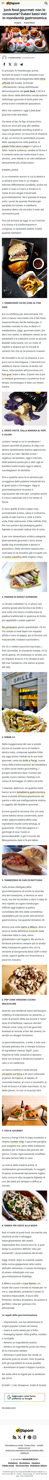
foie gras (6, 374)
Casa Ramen (29, 1283)
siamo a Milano (29, 927)
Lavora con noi (24, 1448)
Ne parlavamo (9, 627)
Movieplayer (24, 1463)
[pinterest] (29, 1437)
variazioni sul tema (12, 1074)
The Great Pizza (22, 1465)
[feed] (14, 1437)
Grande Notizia (29, 23)
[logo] (13, 3)
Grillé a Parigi (29, 760)
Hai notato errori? (9, 1408)
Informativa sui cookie (14, 1445)
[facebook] (24, 1437)
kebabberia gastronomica (31, 792)
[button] (4, 64)
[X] (19, 1437)
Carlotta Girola (15, 58)
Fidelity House (8, 1465)
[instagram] (34, 1437)
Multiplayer (13, 1463)
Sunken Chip (17, 1141)
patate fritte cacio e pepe (15, 146)
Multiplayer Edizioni (38, 1465)
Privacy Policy (29, 1445)
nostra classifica (13, 556)
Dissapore (17, 23)
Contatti (40, 1445)
